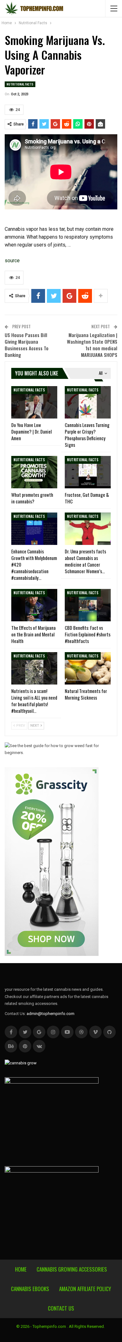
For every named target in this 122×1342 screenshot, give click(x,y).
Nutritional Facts (20, 84)
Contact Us (61, 1308)
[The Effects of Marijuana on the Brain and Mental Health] (34, 605)
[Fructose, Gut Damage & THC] (88, 472)
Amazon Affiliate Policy (85, 1289)
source (12, 260)
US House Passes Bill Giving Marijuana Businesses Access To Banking (26, 344)
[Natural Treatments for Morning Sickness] (88, 668)
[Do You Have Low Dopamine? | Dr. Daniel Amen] (34, 402)
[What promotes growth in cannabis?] (34, 472)
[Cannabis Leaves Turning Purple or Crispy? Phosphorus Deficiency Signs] (88, 402)
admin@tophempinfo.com (50, 1013)
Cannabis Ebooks (30, 1289)
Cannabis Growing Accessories (72, 1269)
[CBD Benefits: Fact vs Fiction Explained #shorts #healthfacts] (88, 605)
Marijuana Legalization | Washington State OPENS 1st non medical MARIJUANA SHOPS (92, 344)
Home (21, 1269)
